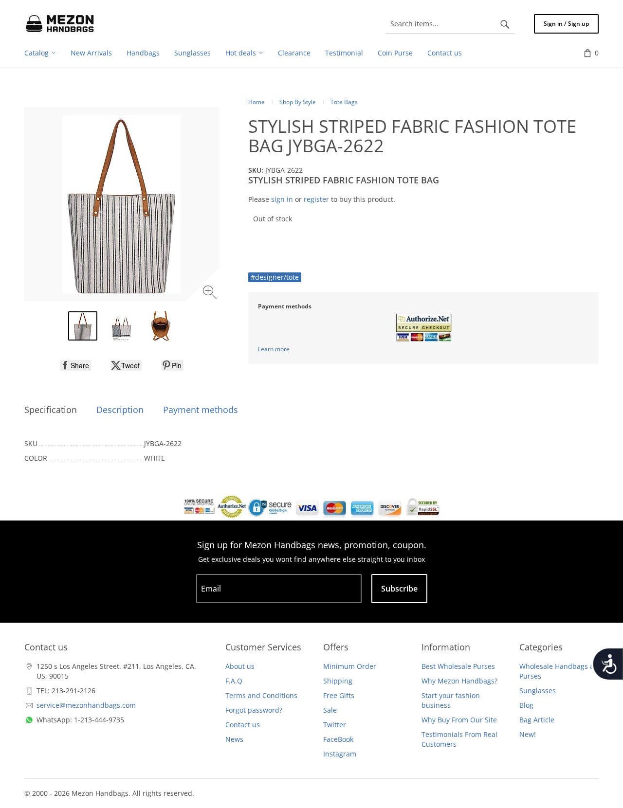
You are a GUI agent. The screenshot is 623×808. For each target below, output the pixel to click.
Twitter (334, 724)
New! (527, 734)
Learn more (274, 349)
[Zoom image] (211, 294)
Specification (50, 409)
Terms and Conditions (261, 695)
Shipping (337, 680)
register (316, 199)
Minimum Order (349, 666)
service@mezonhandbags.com (86, 705)
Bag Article (536, 719)
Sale (330, 710)
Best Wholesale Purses (458, 666)
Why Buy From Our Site (459, 719)
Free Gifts (338, 695)
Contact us (242, 724)
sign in (282, 199)
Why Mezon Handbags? (459, 680)
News (234, 739)
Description (120, 409)
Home (256, 102)
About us (240, 666)
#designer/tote (275, 277)
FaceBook (338, 739)
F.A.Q (233, 680)
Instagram (339, 753)
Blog (526, 705)
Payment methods (200, 409)
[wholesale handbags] (59, 23)
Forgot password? (253, 710)
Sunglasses (537, 690)
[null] (75, 365)
